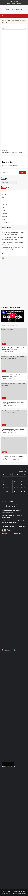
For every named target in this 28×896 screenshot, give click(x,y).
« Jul (3, 498)
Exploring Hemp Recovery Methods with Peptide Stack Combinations (13, 233)
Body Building (6, 194)
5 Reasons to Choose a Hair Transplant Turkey (12, 253)
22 (21, 488)
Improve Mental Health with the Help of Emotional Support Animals (12, 238)
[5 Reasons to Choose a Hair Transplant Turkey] (14, 445)
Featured (4, 204)
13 (14, 484)
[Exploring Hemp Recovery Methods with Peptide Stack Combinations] (14, 337)
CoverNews (15, 893)
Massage (4, 213)
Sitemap (19, 3)
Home (8, 3)
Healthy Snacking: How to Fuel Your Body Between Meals (13, 243)
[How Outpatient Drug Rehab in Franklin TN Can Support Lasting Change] (14, 418)
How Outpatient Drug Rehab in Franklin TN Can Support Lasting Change (13, 248)
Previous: (12, 151)
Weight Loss (5, 222)
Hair (3, 207)
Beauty (4, 191)
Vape (3, 219)
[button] (2, 16)
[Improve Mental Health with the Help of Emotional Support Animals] (14, 364)
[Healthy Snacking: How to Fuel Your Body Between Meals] (14, 391)
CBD (3, 198)
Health (4, 210)
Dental (4, 201)
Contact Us (13, 3)
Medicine (4, 216)
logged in (11, 165)
